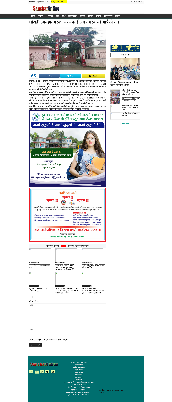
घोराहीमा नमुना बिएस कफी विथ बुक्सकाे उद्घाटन (131, 99)
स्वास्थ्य (82, 16)
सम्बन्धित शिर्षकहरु (52, 246)
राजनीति (50, 16)
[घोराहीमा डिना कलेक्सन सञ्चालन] (115, 116)
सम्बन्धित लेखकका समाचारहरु (78, 246)
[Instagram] (134, 1)
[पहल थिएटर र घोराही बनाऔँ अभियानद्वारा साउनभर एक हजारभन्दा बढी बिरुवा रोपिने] (67, 255)
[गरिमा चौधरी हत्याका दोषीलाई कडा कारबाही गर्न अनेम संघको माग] (115, 93)
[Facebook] (132, 1)
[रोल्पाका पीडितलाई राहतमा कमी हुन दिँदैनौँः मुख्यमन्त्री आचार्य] (125, 69)
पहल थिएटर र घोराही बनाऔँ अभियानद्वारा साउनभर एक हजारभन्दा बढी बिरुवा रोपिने (64, 267)
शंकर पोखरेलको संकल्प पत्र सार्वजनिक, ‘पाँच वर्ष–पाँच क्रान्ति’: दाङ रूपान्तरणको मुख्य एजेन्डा (93, 290)
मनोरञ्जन (90, 16)
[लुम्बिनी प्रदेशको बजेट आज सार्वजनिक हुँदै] (41, 279)
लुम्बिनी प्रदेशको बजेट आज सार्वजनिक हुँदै (38, 289)
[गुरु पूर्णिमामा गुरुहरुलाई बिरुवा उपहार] (41, 255)
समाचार (40, 16)
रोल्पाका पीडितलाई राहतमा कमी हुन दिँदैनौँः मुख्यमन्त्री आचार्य (124, 84)
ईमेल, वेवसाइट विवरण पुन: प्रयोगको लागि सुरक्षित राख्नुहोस (49, 339)
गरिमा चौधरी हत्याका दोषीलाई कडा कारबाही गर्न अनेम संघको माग (130, 92)
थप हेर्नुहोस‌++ (125, 124)
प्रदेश (57, 16)
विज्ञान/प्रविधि (72, 16)
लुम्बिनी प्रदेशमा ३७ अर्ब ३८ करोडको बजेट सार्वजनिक (93, 266)
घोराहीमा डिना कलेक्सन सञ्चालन (130, 114)
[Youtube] (142, 1)
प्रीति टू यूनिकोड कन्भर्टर (58, 1)
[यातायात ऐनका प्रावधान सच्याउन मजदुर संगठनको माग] (115, 108)
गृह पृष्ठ (33, 16)
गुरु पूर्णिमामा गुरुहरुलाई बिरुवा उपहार (39, 266)
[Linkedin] (137, 1)
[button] (140, 16)
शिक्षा (63, 16)
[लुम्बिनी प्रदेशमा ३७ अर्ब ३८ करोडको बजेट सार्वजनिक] (94, 255)
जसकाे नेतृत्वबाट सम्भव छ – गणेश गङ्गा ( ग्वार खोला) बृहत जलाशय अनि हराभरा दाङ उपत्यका (67, 290)
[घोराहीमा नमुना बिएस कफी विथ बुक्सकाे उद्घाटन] (115, 100)
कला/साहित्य (108, 16)
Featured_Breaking (34, 262)
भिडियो (117, 16)
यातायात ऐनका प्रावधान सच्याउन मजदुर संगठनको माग (130, 107)
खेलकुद (98, 16)
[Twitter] (139, 1)
